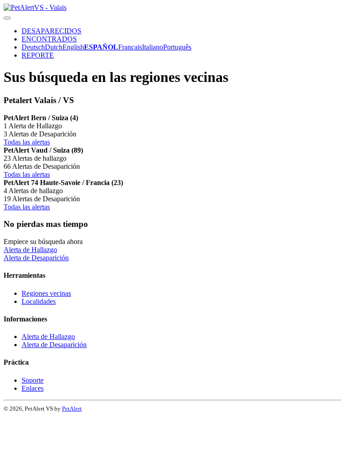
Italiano (152, 47)
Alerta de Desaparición (36, 258)
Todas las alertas (27, 142)
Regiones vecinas (46, 293)
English (73, 47)
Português (177, 47)
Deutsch (33, 47)
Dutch (53, 47)
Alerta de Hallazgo (30, 249)
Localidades (39, 301)
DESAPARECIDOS (51, 31)
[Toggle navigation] (7, 18)
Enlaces (33, 388)
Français (130, 47)
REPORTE (38, 55)
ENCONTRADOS (49, 39)
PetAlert (72, 408)
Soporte (33, 380)
